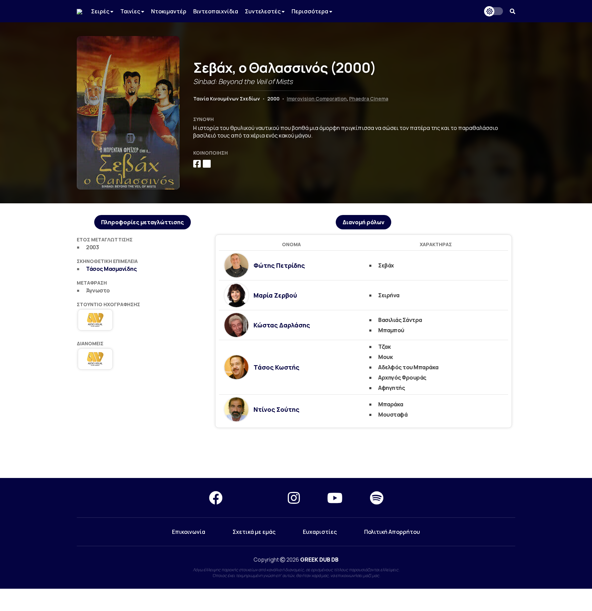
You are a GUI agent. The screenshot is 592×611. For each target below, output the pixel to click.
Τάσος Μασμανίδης (111, 269)
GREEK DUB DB (319, 559)
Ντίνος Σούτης (276, 409)
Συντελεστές (263, 11)
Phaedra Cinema (368, 98)
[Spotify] (376, 497)
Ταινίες (130, 11)
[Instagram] (294, 497)
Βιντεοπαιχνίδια (215, 11)
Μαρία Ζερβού (275, 295)
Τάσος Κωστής (276, 367)
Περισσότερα (310, 11)
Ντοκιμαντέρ (168, 11)
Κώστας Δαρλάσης (282, 325)
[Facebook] (216, 497)
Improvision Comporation (317, 98)
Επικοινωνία (188, 532)
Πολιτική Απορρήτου (392, 532)
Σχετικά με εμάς (254, 532)
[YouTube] (335, 497)
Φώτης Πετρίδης (279, 265)
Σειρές (100, 11)
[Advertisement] (296, 453)
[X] (255, 497)
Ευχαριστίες (320, 532)
